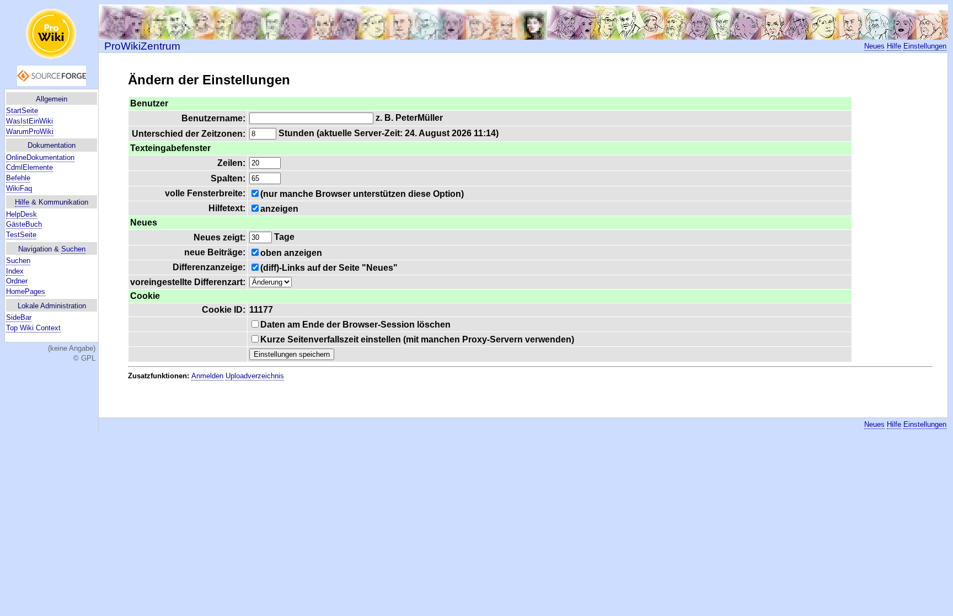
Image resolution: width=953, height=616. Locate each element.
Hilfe (22, 202)
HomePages (25, 291)
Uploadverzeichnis (255, 376)
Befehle (18, 178)
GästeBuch (24, 224)
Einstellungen (924, 46)
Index (15, 271)
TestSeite (21, 235)
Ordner (17, 281)
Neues (874, 46)
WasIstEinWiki (29, 121)
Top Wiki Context (33, 328)
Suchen (73, 249)
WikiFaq (19, 188)
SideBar (18, 317)
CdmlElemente (29, 167)
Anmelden (207, 376)
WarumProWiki (29, 131)
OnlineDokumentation (40, 157)
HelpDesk (21, 214)
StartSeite (22, 110)
